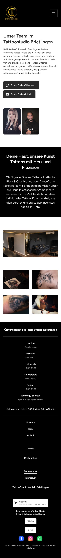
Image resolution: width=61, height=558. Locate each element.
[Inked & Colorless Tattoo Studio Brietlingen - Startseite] (11, 13)
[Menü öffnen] (54, 13)
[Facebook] (21, 538)
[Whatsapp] (39, 538)
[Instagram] (30, 538)
